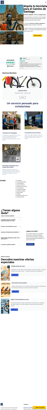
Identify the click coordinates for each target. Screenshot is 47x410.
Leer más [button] (21, 68)
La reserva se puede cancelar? (8, 244)
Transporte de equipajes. (9, 133)
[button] (1, 17)
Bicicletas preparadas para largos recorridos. (10, 166)
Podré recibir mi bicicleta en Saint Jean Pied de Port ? (10, 238)
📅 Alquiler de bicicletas (39, 407)
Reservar (22, 97)
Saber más (15, 291)
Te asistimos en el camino (33, 132)
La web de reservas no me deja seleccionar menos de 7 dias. (8, 220)
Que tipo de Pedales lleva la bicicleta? (10, 232)
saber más (15, 274)
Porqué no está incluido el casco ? (9, 226)
